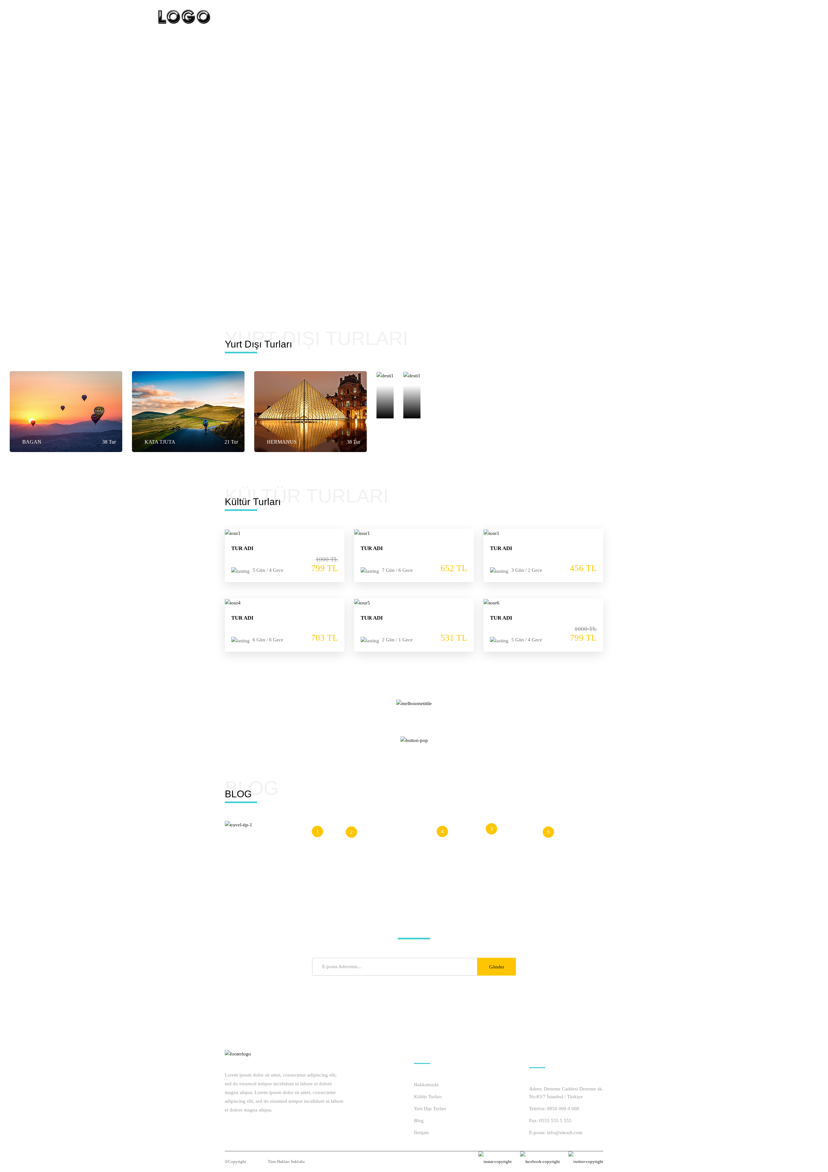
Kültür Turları (427, 1096)
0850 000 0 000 (563, 1108)
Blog (419, 1120)
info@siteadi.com (565, 1132)
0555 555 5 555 (555, 1120)
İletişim (421, 1132)
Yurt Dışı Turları (430, 1108)
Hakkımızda (426, 1084)
